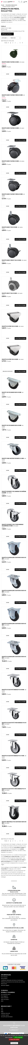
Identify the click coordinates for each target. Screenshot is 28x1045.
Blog (2, 1011)
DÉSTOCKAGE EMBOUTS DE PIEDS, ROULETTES (12, 31)
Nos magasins (4, 996)
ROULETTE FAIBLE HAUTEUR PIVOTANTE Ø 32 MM (14, 459)
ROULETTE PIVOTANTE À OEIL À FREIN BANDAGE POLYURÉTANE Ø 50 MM (12, 525)
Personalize (14, 1043)
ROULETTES (4, 29)
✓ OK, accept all (18, 1037)
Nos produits (4, 978)
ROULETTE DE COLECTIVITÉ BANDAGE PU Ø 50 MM (14, 690)
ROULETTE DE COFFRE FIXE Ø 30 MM (12, 359)
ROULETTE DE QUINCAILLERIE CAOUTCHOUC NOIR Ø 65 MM (14, 624)
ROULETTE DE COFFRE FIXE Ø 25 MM (12, 326)
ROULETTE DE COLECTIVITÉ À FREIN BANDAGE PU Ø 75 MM (14, 789)
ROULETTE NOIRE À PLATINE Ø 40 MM (13, 62)
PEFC (2, 1001)
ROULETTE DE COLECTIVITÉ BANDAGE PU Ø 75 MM (14, 756)
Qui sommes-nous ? (6, 994)
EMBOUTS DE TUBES (6, 28)
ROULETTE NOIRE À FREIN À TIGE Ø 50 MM (14, 260)
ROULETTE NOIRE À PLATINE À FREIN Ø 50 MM (13, 95)
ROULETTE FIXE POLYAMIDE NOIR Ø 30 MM (13, 393)
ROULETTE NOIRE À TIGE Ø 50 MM (12, 227)
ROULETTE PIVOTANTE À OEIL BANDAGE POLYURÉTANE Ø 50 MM (14, 492)
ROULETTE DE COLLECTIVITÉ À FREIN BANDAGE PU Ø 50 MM (14, 723)
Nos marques (4, 976)
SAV (2, 1008)
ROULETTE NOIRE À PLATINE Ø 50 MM (13, 161)
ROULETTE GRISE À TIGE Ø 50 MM (12, 293)
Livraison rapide (5, 1015)
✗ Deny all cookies (14, 1039)
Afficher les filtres (7, 34)
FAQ (2, 1010)
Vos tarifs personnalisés (7, 1016)
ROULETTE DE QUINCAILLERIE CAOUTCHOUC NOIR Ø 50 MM (14, 558)
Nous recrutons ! (5, 999)
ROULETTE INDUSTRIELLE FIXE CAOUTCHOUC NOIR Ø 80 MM (14, 822)
